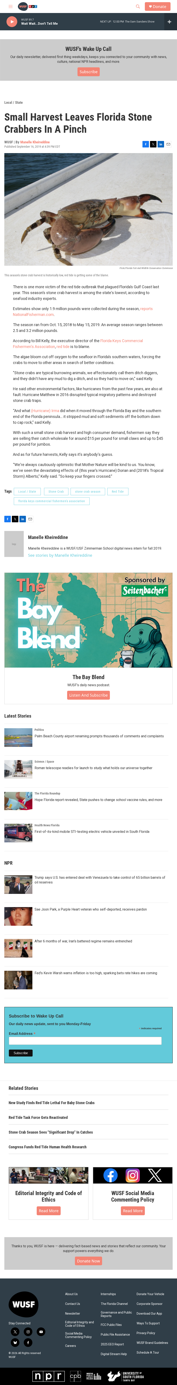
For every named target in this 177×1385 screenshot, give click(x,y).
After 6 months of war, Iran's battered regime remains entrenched (83, 941)
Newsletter (72, 1313)
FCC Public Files (111, 1325)
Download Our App (149, 1313)
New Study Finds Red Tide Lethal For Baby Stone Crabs (52, 1102)
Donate (159, 6)
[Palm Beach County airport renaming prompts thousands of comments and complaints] (18, 737)
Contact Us (72, 1304)
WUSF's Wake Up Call (88, 49)
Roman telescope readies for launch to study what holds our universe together (93, 768)
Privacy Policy (146, 1333)
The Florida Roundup (47, 793)
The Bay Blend (88, 677)
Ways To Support (148, 1323)
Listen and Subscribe (88, 695)
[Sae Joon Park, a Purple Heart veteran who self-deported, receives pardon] (18, 916)
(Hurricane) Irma (45, 410)
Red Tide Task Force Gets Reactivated (38, 1117)
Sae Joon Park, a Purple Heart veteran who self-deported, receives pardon (91, 909)
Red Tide (118, 491)
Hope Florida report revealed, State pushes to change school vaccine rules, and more (98, 800)
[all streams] (170, 21)
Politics (39, 729)
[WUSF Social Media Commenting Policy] (132, 1175)
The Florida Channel (114, 1304)
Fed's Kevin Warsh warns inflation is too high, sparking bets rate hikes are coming (96, 973)
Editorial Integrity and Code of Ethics (48, 1196)
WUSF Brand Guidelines (152, 1343)
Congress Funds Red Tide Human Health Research (48, 1147)
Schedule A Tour (148, 1352)
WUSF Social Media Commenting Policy (133, 1196)
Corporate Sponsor (150, 1304)
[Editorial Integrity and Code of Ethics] (48, 1175)
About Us (71, 1294)
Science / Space (44, 761)
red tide (63, 346)
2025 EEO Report (112, 1344)
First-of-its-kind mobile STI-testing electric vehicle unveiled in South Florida (92, 832)
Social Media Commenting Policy (78, 1335)
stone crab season (88, 491)
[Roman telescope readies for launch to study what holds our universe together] (18, 769)
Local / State (13, 102)
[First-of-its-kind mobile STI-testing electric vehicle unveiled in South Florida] (18, 833)
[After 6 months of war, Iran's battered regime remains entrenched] (18, 948)
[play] (11, 21)
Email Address (22, 1033)
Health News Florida (47, 825)
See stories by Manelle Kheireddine (60, 555)
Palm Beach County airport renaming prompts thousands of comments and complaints (99, 736)
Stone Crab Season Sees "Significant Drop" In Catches (51, 1132)
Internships (108, 1294)
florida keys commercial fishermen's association (51, 501)
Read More (48, 1210)
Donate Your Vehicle (150, 1294)
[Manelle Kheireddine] (14, 544)
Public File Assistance (115, 1334)
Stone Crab (56, 491)
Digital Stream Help (114, 1354)
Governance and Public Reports (116, 1314)
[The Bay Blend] (88, 620)
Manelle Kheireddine (35, 142)
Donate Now (88, 1261)
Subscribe (89, 71)
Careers (70, 1346)
